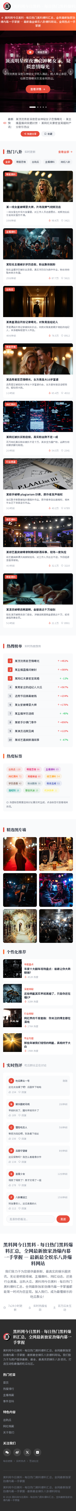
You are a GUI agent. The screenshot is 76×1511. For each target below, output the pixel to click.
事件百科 (8, 1401)
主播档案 (8, 1395)
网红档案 (8, 1426)
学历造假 (15, 783)
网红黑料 (15, 776)
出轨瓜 (35, 161)
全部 (7, 161)
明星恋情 (21, 161)
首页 (6, 1382)
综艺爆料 (53, 776)
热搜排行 (8, 1389)
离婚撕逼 (34, 776)
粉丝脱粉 (34, 783)
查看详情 (36, 89)
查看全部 (63, 152)
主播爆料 (50, 161)
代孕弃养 (50, 790)
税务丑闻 (53, 783)
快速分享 (31, 133)
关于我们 (8, 1432)
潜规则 (14, 790)
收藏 (50, 133)
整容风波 (31, 790)
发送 (63, 1219)
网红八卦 (65, 161)
